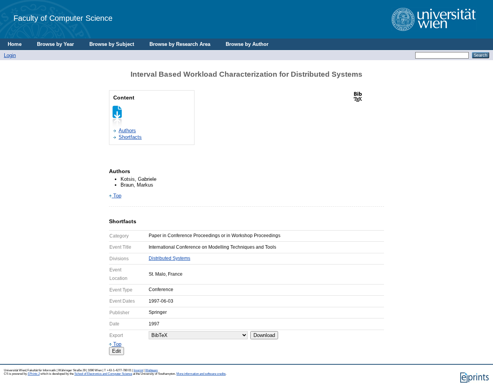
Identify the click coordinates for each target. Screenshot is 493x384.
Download (264, 335)
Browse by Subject (111, 44)
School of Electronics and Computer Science (103, 374)
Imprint (138, 370)
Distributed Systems (169, 258)
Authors (127, 130)
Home (15, 44)
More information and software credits (201, 374)
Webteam (151, 370)
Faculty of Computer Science (62, 17)
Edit (116, 351)
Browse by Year (55, 44)
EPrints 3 (34, 374)
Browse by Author (247, 44)
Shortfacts (130, 137)
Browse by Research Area (179, 44)
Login (10, 55)
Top (116, 196)
